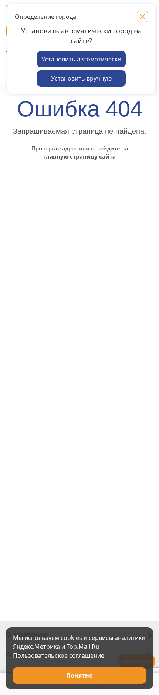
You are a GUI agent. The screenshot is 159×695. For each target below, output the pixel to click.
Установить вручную (81, 78)
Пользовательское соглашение (58, 655)
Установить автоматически (81, 59)
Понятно (79, 675)
